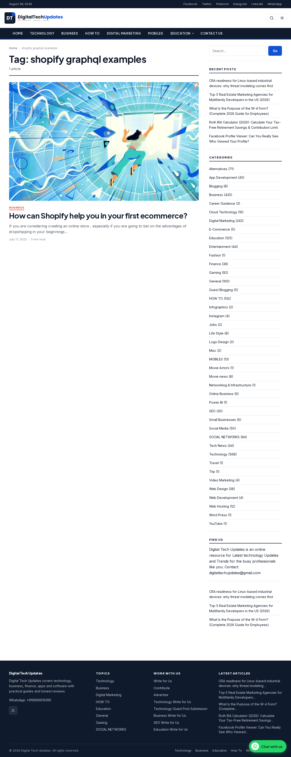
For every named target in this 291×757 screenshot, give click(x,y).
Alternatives (218, 169)
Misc (212, 350)
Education (181, 33)
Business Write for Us (170, 715)
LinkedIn (257, 4)
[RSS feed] (13, 710)
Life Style (216, 333)
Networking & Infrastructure (230, 385)
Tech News (218, 446)
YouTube (216, 524)
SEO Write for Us (166, 722)
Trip (212, 471)
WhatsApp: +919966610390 (30, 700)
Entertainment (220, 247)
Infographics (218, 307)
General (215, 281)
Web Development (223, 498)
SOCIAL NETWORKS (224, 437)
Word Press (218, 515)
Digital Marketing (124, 33)
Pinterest (222, 4)
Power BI (216, 402)
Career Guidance (222, 203)
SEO (212, 411)
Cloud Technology (223, 212)
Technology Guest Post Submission (180, 709)
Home (18, 33)
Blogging (216, 186)
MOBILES (216, 359)
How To (92, 33)
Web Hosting (219, 506)
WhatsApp (275, 4)
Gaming (215, 272)
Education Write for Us (171, 729)
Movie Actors (219, 368)
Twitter (207, 4)
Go (275, 51)
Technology (42, 33)
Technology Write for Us (172, 702)
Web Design (218, 489)
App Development (223, 177)
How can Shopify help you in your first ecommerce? (98, 215)
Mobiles (155, 33)
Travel (214, 463)
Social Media (218, 428)
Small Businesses (222, 420)
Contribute (162, 688)
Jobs (213, 325)
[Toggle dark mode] (282, 18)
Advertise (161, 695)
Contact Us (212, 33)
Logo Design (219, 342)
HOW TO (216, 298)
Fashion (215, 255)
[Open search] (271, 18)
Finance (215, 264)
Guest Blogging (221, 290)
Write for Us (163, 681)
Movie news (218, 376)
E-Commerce (219, 229)
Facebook (190, 4)
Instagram (240, 4)
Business (69, 33)
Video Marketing (221, 480)
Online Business (221, 394)
